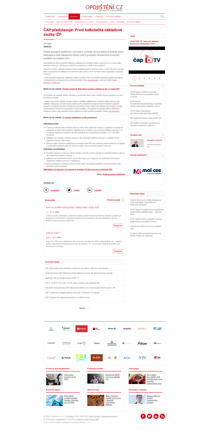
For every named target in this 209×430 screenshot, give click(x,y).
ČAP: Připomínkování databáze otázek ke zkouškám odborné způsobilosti (76, 268)
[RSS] (162, 416)
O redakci (70, 416)
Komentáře (49, 22)
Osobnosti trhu (80, 22)
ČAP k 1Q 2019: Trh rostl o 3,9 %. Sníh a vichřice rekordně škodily (72, 283)
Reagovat (117, 226)
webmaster (61, 419)
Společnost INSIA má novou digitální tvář (145, 227)
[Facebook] (143, 416)
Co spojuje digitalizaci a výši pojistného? (79, 117)
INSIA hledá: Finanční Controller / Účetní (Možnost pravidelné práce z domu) (144, 94)
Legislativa (62, 16)
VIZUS (52, 419)
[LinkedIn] (156, 416)
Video (112, 22)
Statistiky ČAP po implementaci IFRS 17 (62, 278)
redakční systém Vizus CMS (87, 419)
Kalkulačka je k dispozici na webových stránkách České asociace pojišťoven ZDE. (78, 169)
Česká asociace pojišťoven (113, 174)
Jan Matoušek (92, 80)
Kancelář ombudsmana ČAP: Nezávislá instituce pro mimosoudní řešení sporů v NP (80, 288)
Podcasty (120, 22)
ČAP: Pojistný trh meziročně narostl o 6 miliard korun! (67, 297)
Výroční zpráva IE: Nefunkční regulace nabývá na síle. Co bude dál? (91, 89)
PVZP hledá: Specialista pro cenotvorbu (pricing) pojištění (144, 112)
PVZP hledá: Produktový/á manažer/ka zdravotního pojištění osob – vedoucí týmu (146, 211)
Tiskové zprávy (102, 22)
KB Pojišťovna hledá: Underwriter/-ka (145, 118)
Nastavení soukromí (110, 416)
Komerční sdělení (133, 22)
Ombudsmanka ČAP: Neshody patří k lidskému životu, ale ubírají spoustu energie (79, 273)
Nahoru (82, 308)
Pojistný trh (50, 16)
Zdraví (91, 22)
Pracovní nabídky (113, 16)
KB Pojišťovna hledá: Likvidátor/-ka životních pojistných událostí (145, 124)
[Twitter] (149, 416)
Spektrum (74, 16)
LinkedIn (97, 190)
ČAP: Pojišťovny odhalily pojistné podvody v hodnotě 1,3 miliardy (72, 292)
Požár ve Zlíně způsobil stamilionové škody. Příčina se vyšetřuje (145, 234)
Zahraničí (99, 16)
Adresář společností (64, 22)
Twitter (77, 190)
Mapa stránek (94, 416)
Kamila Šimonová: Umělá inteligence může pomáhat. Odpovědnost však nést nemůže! (145, 202)
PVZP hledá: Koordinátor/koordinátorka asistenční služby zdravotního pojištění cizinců (146, 103)
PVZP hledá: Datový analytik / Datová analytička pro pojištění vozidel (146, 220)
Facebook (55, 190)
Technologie (87, 16)
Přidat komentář (113, 200)
